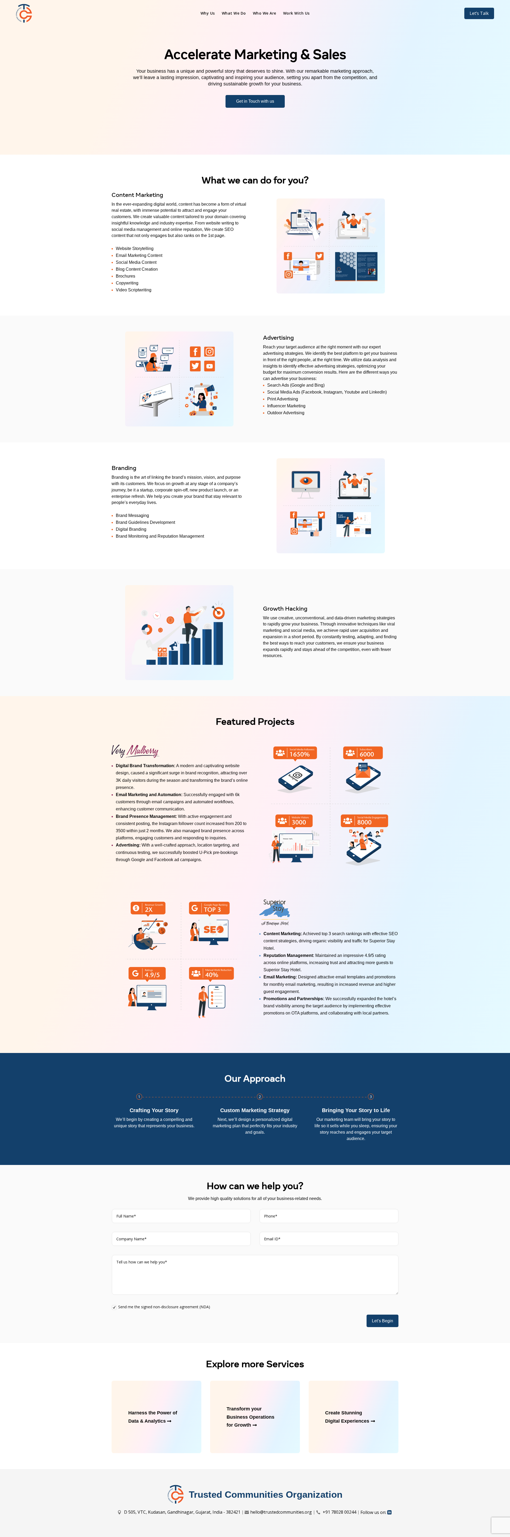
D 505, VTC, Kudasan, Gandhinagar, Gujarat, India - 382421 (181, 1512)
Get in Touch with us (255, 101)
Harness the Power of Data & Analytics (152, 1417)
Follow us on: (373, 1512)
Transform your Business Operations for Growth (250, 1417)
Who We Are (264, 13)
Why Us (208, 13)
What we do (234, 13)
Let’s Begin (382, 1321)
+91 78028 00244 (339, 1512)
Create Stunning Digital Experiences (347, 1417)
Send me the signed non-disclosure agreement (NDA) (164, 1306)
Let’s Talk (479, 13)
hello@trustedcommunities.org (281, 1512)
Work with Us (296, 13)
